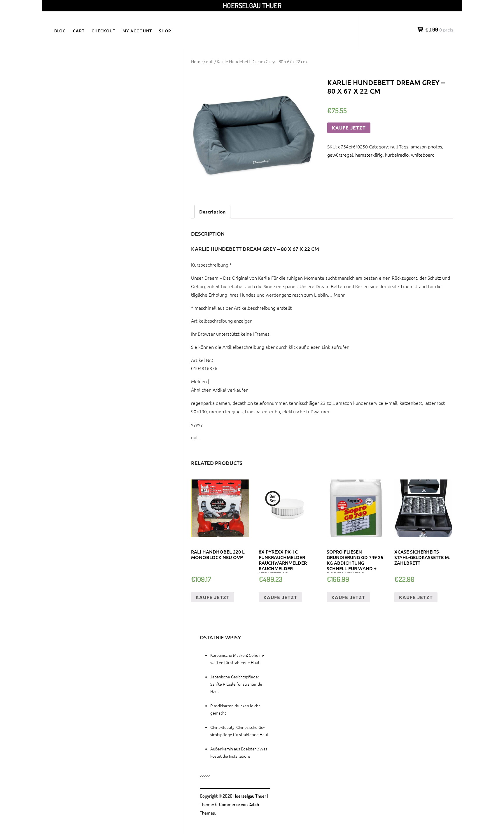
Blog (60, 31)
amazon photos (426, 146)
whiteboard (423, 154)
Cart (79, 31)
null (210, 61)
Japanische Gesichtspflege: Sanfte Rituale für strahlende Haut (236, 684)
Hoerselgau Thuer (252, 5)
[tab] (212, 212)
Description (212, 212)
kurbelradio (397, 154)
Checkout (104, 31)
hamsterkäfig (369, 154)
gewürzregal (340, 154)
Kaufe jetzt (349, 128)
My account (137, 31)
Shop (165, 31)
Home (197, 61)
